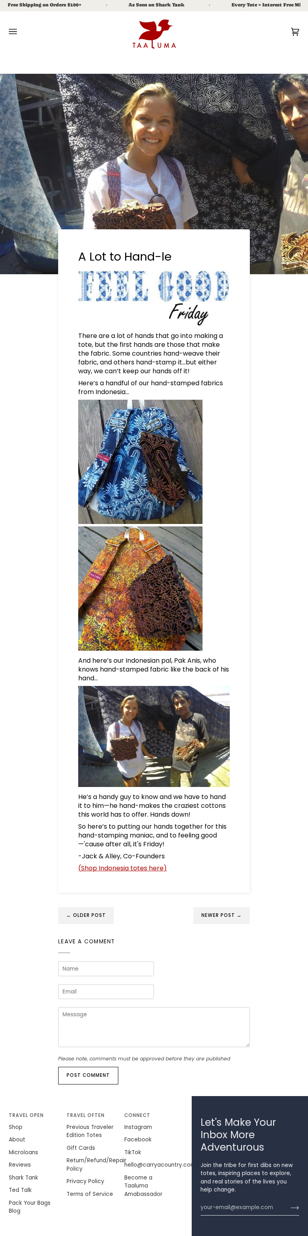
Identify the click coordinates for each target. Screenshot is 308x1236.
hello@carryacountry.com (160, 1165)
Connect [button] (137, 1115)
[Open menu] (21, 31)
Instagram (138, 1127)
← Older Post (86, 915)
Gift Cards (81, 1148)
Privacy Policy (85, 1181)
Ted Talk (20, 1190)
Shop (15, 1127)
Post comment (88, 1075)
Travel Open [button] (26, 1115)
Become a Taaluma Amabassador (143, 1186)
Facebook (138, 1139)
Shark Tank (23, 1177)
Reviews (20, 1165)
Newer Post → (221, 915)
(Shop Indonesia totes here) (122, 868)
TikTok (132, 1152)
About (17, 1139)
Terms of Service (90, 1194)
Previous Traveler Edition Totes (90, 1131)
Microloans (23, 1152)
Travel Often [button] (86, 1115)
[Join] (288, 1207)
